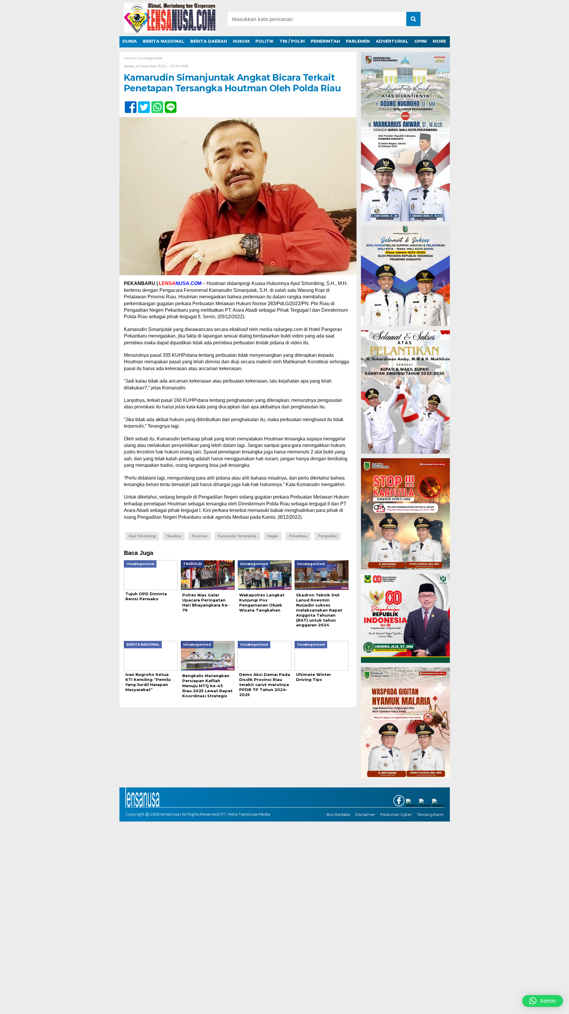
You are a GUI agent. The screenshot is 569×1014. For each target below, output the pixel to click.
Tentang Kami (430, 815)
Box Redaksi (338, 815)
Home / (130, 58)
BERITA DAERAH (208, 41)
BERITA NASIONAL (163, 41)
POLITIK (264, 41)
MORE (439, 41)
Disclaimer (365, 815)
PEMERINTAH (325, 41)
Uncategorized (149, 58)
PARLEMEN (358, 41)
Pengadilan (327, 536)
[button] (542, 1001)
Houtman (199, 536)
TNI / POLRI (292, 41)
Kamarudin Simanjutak (237, 536)
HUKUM (241, 41)
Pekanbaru (298, 536)
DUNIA (129, 41)
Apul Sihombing (142, 536)
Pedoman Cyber (396, 815)
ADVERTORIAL (392, 41)
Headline (173, 536)
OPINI (420, 41)
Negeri (272, 536)
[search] (413, 19)
